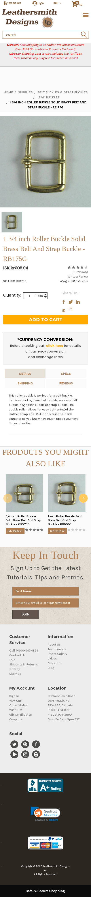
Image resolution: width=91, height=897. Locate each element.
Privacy (14, 669)
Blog (51, 668)
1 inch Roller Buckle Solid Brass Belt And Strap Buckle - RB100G (65, 520)
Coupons (15, 719)
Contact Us (17, 655)
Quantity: (12, 295)
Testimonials (57, 649)
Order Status (18, 705)
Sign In (14, 696)
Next (83, 498)
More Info (54, 663)
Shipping (25, 383)
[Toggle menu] (85, 15)
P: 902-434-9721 (59, 710)
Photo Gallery (57, 654)
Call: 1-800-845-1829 (23, 650)
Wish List (16, 710)
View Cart (16, 701)
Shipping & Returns (23, 664)
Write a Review (78, 276)
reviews (66, 383)
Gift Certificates (20, 715)
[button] (45, 814)
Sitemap (15, 674)
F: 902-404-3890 (60, 715)
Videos (52, 658)
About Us (54, 644)
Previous (7, 498)
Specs (66, 374)
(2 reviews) (80, 272)
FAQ (12, 660)
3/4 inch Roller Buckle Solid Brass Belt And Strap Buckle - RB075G (23, 520)
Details (25, 374)
